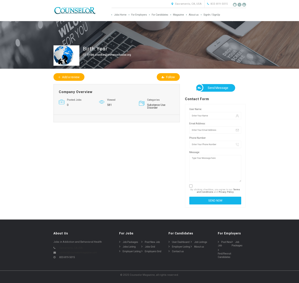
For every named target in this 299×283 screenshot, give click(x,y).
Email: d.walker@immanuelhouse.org (109, 54)
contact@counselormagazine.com (78, 252)
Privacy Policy (226, 192)
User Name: (195, 109)
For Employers (139, 14)
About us (194, 14)
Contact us (178, 251)
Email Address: (197, 123)
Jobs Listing (129, 246)
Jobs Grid (150, 246)
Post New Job (152, 242)
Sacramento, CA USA (71, 248)
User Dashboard (180, 242)
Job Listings (200, 242)
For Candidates (160, 14)
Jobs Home (120, 14)
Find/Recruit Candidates (224, 255)
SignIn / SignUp (211, 14)
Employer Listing (132, 251)
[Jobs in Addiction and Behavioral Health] (82, 10)
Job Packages (130, 242)
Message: (194, 152)
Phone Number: (197, 137)
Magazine (178, 14)
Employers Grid (153, 251)
